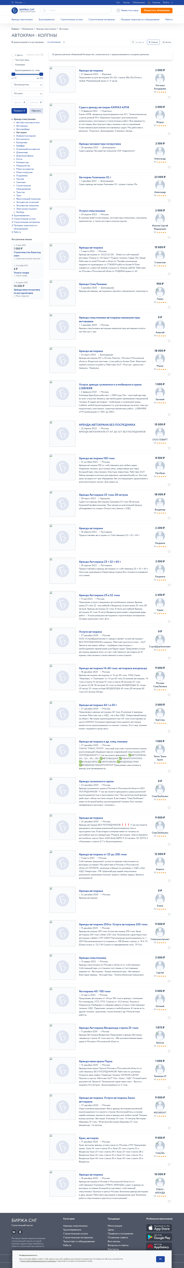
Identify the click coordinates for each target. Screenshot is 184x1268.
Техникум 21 (160, 1076)
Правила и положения (120, 1234)
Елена (160, 906)
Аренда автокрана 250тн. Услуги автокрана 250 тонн (113, 924)
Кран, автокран (89, 1138)
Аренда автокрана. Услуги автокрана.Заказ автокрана (107, 1100)
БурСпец (160, 720)
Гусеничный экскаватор (28, 149)
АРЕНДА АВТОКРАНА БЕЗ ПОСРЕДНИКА (107, 425)
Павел (160, 299)
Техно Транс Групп (160, 758)
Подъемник (22, 175)
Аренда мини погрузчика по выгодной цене (27, 291)
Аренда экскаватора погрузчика (100, 144)
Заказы (126, 2)
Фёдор (160, 122)
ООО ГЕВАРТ (160, 439)
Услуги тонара (21, 272)
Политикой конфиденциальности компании (38, 1261)
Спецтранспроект (160, 939)
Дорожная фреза (24, 155)
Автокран (21, 132)
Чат (118, 2)
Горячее (156, 2)
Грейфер (20, 145)
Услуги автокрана (90, 632)
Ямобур (20, 212)
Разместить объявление (156, 10)
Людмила (160, 543)
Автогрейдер (23, 129)
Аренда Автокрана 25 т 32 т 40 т (100, 562)
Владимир (160, 509)
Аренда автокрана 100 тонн (97, 458)
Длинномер (22, 152)
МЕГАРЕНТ (160, 1112)
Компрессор (22, 162)
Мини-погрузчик (24, 172)
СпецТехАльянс (160, 796)
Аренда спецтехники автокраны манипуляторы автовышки (109, 319)
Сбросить (36, 110)
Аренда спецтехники (22, 19)
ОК (160, 1259)
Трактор (20, 192)
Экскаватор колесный (27, 202)
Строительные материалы (102, 19)
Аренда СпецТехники (93, 284)
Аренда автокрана (91, 71)
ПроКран (160, 473)
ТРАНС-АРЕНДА (160, 1191)
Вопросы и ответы (118, 1245)
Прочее (20, 179)
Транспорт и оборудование (79, 1241)
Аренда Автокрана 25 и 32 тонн (99, 595)
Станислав (160, 262)
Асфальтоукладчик (26, 136)
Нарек (160, 610)
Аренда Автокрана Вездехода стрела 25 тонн (108, 1028)
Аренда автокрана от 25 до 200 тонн (103, 854)
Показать (19, 110)
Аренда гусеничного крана (96, 781)
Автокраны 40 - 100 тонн (95, 991)
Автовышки (22, 126)
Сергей (160, 972)
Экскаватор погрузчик (27, 205)
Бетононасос (23, 139)
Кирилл (160, 869)
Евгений (160, 399)
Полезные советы (118, 1237)
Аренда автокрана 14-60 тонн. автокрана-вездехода (113, 668)
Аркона (160, 1042)
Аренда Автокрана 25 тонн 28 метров (103, 495)
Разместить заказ (129, 10)
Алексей (160, 332)
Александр (160, 158)
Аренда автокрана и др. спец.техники (103, 742)
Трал (18, 195)
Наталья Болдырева (160, 87)
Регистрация (115, 1226)
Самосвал (21, 182)
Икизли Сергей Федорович (160, 227)
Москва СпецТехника (160, 685)
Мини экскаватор (25, 169)
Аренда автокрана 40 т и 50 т (98, 705)
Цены (111, 1230)
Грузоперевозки (47, 19)
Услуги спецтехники (92, 211)
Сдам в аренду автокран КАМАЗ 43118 (104, 107)
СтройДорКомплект (160, 646)
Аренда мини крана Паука (95, 1061)
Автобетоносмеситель (28, 122)
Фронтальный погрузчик (28, 199)
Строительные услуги (72, 19)
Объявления (139, 2)
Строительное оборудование (23, 187)
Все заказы (114, 1241)
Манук (160, 366)
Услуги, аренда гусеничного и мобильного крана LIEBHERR (110, 386)
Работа (168, 19)
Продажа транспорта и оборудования (140, 19)
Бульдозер (21, 142)
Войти (166, 2)
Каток (19, 159)
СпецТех (160, 1153)
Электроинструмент (26, 209)
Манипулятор (23, 165)
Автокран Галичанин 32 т (95, 177)
